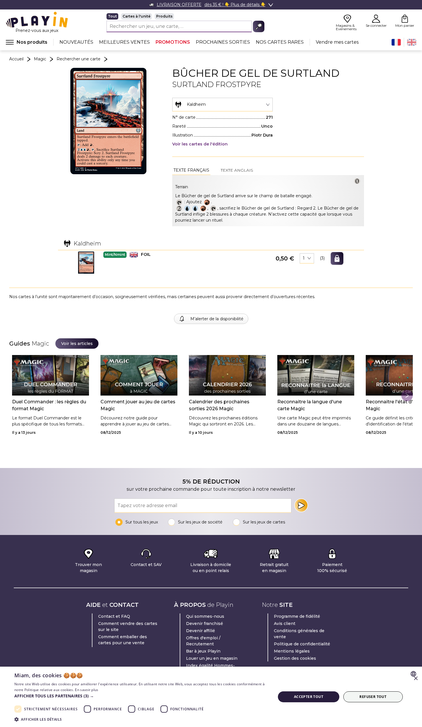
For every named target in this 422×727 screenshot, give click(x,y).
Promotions (173, 42)
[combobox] (222, 105)
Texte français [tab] (191, 170)
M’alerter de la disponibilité (216, 318)
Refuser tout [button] (372, 696)
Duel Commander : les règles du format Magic (49, 405)
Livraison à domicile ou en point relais (210, 567)
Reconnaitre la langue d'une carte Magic (309, 405)
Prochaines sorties (223, 42)
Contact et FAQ (114, 616)
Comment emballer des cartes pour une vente (122, 639)
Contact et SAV (146, 564)
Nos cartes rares (280, 42)
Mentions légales (292, 651)
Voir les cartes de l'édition (200, 144)
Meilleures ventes (124, 42)
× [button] (415, 678)
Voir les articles (77, 343)
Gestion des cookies (295, 658)
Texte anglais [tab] (237, 170)
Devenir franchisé (204, 623)
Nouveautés (76, 42)
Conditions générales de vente (299, 633)
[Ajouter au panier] (337, 258)
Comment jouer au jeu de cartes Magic (137, 405)
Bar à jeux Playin (203, 651)
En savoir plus (86, 689)
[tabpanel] (268, 200)
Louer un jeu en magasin (211, 658)
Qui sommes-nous (205, 616)
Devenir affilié (200, 630)
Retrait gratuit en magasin (274, 567)
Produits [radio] (164, 16)
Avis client (284, 623)
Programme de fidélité (297, 616)
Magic (40, 59)
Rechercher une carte (78, 59)
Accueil (16, 59)
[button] (86, 263)
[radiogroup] (185, 16)
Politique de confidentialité (302, 644)
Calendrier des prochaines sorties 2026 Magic (219, 405)
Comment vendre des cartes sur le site (127, 626)
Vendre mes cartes (337, 42)
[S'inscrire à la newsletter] (301, 505)
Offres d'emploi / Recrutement (203, 641)
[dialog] (211, 697)
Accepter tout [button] (308, 696)
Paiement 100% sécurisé (332, 567)
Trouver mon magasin (88, 567)
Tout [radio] (112, 16)
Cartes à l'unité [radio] (136, 16)
